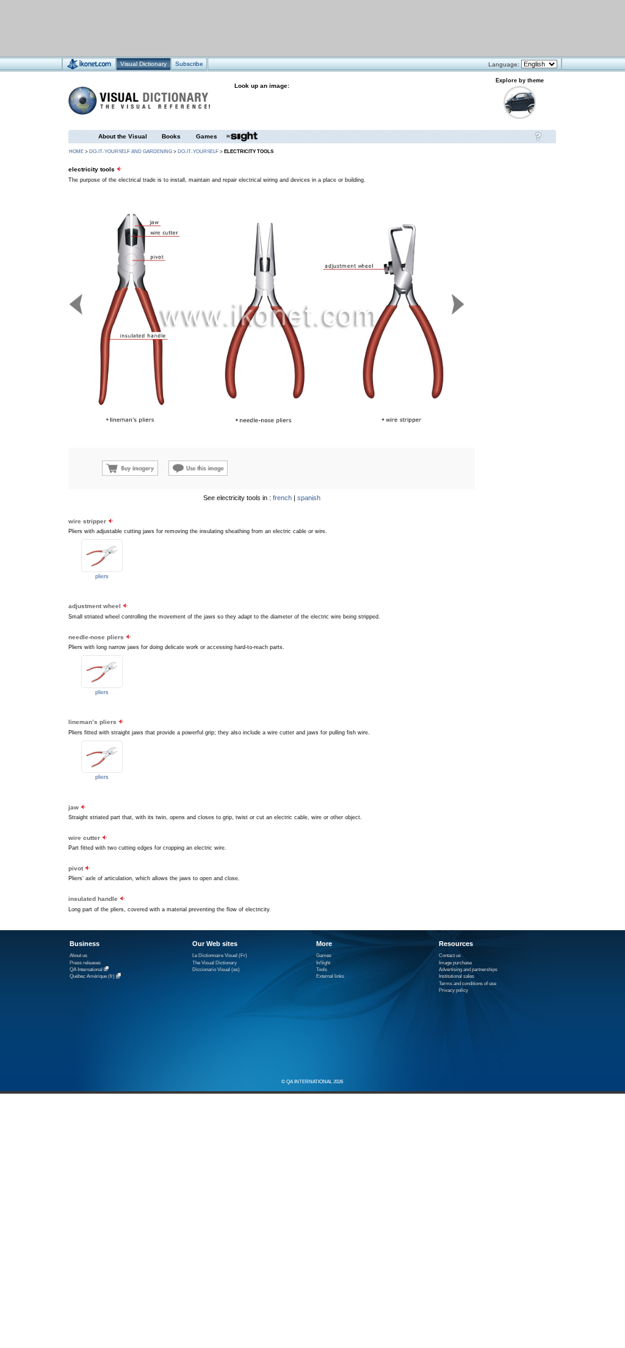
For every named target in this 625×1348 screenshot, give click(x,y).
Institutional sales (456, 976)
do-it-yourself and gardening (130, 151)
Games (206, 136)
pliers (102, 576)
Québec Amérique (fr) (92, 977)
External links (330, 976)
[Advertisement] (276, 27)
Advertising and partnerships (468, 969)
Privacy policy (453, 990)
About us (78, 955)
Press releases (85, 963)
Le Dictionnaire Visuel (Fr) (219, 955)
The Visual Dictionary (214, 963)
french (282, 497)
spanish (308, 497)
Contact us (450, 955)
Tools (321, 969)
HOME (76, 151)
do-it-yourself (198, 151)
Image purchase (455, 963)
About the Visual (122, 136)
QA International (86, 969)
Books (171, 136)
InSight (323, 963)
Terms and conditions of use (467, 983)
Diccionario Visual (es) (216, 969)
